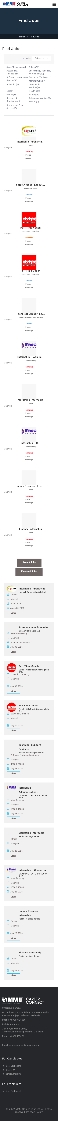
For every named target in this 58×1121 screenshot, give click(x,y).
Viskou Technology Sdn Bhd (31, 752)
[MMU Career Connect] (15, 4)
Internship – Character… (33, 870)
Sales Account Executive (33, 627)
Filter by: (27, 58)
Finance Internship (30, 952)
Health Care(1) (36, 91)
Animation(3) (13, 84)
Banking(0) (34, 94)
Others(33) (34, 67)
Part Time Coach (29, 666)
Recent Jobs (29, 562)
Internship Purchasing (32, 588)
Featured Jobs (29, 571)
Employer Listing (13, 1074)
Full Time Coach (28, 705)
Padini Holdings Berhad (29, 836)
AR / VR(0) (34, 101)
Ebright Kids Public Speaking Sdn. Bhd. (34, 671)
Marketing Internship (31, 833)
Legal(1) (10, 91)
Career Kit (10, 1070)
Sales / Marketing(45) (16, 67)
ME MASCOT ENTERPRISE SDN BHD (33, 796)
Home (22, 37)
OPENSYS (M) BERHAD (29, 631)
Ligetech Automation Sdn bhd (32, 592)
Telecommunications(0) (40, 98)
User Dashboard (13, 1066)
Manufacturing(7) (37, 81)
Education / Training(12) (40, 77)
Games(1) (11, 94)
